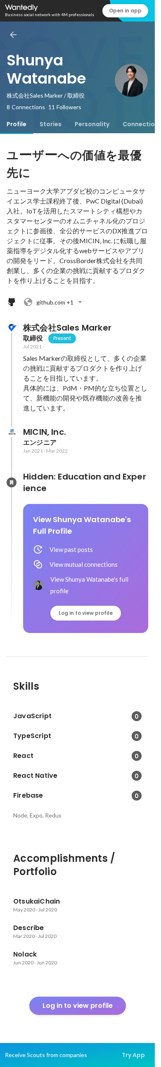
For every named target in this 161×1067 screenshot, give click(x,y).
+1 (54, 302)
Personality (92, 124)
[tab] (16, 124)
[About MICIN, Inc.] (12, 432)
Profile (16, 124)
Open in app (125, 10)
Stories (51, 124)
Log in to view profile (86, 612)
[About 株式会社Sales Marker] (12, 327)
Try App (133, 1055)
